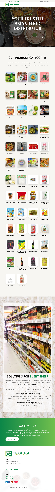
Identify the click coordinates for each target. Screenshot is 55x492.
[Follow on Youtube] (12, 482)
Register (47, 1)
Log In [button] (41, 1)
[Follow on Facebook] (9, 482)
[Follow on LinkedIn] (7, 482)
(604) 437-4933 (15, 1)
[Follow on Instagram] (15, 482)
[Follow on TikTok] (17, 482)
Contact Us (11, 439)
